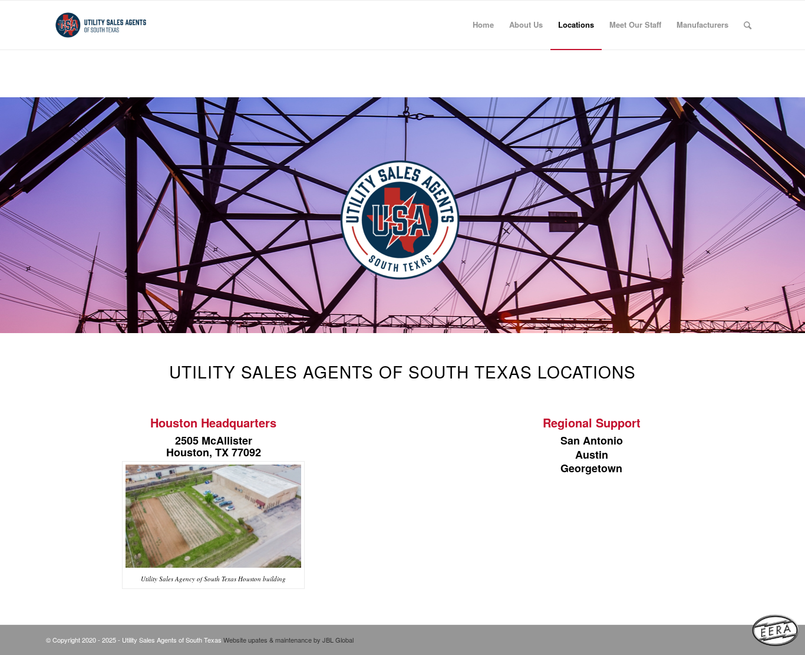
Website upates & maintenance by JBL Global (288, 639)
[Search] (747, 25)
